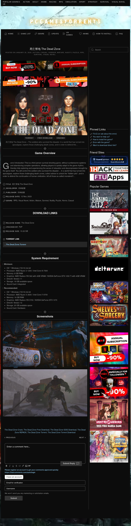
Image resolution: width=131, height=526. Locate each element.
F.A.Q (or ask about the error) (105, 133)
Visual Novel (118, 2)
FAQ (121, 34)
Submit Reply (69, 463)
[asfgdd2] (109, 414)
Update (55, 34)
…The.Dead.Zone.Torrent (15, 244)
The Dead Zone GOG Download (63, 429)
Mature (60, 52)
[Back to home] (65, 17)
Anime (44, 2)
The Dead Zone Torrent (37, 432)
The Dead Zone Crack (14, 429)
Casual (44, 52)
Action (26, 2)
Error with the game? (101, 142)
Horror (52, 52)
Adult (35, 2)
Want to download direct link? (105, 145)
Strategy (93, 2)
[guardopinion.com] (109, 160)
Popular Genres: (11, 2)
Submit (13, 498)
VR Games (69, 34)
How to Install (104, 34)
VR (4, 4)
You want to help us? (101, 136)
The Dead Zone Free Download (36, 429)
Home (10, 34)
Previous (11, 437)
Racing (53, 2)
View (109, 200)
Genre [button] (41, 34)
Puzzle (76, 52)
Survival (104, 2)
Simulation (71, 2)
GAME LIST (26, 34)
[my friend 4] (109, 177)
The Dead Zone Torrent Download (61, 432)
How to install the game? (103, 139)
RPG (61, 2)
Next (82, 437)
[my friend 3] (109, 169)
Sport (82, 2)
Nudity (68, 52)
